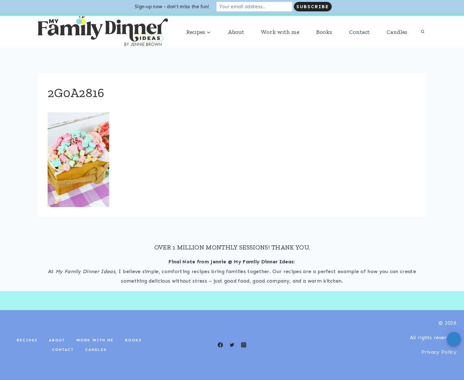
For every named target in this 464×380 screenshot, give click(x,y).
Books (324, 31)
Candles (397, 31)
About (236, 31)
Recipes (27, 340)
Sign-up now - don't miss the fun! (172, 6)
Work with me (280, 31)
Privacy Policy (438, 352)
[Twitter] (232, 345)
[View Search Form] (422, 32)
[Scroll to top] (449, 356)
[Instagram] (244, 345)
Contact (359, 31)
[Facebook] (220, 345)
